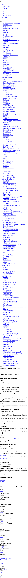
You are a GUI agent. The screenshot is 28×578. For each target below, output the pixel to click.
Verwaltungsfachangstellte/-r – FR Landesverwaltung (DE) (10, 362)
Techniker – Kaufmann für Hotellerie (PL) (8, 175)
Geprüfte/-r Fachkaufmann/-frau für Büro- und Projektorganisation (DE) (11, 340)
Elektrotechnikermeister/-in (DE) (7, 87)
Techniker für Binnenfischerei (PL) (7, 290)
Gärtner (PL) (4, 280)
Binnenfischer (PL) (5, 277)
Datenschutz (1, 563)
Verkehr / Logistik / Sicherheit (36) (6, 312)
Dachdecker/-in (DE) (5, 33)
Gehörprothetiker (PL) (5, 118)
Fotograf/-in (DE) (5, 208)
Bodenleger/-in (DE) (5, 32)
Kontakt (3, 11)
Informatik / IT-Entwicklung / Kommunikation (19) (8, 179)
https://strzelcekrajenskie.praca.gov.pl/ (6, 546)
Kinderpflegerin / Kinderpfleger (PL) (7, 65)
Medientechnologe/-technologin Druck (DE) (8, 214)
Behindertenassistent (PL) (6, 62)
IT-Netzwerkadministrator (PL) (6, 181)
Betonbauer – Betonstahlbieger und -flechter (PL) (9, 31)
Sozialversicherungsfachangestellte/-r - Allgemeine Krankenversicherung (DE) (12, 351)
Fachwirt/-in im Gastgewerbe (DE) (7, 163)
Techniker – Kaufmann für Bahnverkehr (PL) (8, 331)
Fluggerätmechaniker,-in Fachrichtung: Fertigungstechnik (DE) (10, 233)
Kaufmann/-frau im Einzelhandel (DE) (7, 306)
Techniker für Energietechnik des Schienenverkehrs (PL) (9, 95)
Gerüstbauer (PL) (5, 38)
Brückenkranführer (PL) (6, 227)
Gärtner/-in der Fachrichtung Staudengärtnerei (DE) (9, 284)
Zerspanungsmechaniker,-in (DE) (7, 260)
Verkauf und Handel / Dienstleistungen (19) (7, 299)
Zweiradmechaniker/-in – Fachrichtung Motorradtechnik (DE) (10, 199)
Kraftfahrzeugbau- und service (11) (6, 192)
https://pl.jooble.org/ (2, 480)
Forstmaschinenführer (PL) (6, 278)
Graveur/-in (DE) (5, 236)
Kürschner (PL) (5, 267)
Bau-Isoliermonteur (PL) (6, 26)
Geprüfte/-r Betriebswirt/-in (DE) (7, 339)
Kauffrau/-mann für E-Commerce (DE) (7, 305)
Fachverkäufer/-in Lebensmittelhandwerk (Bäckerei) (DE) (10, 301)
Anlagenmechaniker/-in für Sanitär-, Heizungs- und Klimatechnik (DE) (11, 23)
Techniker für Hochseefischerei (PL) (7, 292)
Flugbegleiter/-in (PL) (5, 164)
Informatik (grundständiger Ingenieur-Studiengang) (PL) (9, 183)
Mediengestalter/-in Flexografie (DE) (7, 213)
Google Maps (1, 572)
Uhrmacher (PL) (5, 258)
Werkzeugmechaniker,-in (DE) (6, 259)
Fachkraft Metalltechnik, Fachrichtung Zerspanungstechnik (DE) (10, 230)
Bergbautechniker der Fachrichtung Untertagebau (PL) (9, 223)
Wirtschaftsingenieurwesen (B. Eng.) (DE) (8, 364)
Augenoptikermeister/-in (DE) (6, 113)
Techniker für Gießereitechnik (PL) (7, 253)
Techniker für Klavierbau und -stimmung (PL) (8, 310)
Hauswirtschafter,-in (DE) (6, 64)
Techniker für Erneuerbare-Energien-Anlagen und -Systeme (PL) (10, 96)
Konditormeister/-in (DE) (6, 104)
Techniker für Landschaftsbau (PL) (7, 293)
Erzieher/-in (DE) (5, 63)
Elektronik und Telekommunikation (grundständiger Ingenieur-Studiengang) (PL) (12, 81)
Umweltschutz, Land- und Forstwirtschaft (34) (7, 276)
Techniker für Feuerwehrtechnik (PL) (7, 329)
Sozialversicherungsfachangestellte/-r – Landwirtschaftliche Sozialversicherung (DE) (13, 354)
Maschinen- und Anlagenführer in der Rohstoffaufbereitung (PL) (10, 241)
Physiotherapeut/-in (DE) (6, 136)
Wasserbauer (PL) (5, 58)
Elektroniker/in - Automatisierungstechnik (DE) (8, 84)
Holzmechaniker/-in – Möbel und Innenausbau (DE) (9, 151)
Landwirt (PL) (5, 288)
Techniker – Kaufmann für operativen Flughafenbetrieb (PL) (10, 334)
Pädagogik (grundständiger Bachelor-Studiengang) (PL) (9, 110)
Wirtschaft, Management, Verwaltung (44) (6, 336)
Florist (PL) (4, 303)
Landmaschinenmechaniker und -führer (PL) (8, 287)
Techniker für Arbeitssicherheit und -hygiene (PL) (9, 355)
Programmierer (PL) (5, 186)
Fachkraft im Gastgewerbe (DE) (7, 162)
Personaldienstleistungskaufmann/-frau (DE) (8, 349)
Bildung (3, 9)
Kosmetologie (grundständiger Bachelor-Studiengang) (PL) (10, 263)
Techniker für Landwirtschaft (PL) (7, 294)
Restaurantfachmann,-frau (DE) (6, 173)
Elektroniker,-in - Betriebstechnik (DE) (7, 82)
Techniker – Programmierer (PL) (7, 191)
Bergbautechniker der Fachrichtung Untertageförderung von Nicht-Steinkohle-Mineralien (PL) (14, 224)
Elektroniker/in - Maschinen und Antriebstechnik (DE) (9, 86)
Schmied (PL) (4, 252)
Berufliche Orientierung (4, 5)
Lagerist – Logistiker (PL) (6, 324)
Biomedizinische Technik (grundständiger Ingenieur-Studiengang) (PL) (11, 114)
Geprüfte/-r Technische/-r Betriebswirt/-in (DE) (8, 342)
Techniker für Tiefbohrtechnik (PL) (7, 254)
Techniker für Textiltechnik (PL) (7, 272)
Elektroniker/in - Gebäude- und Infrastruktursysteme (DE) (10, 85)
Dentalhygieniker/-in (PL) (6, 115)
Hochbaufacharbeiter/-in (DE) (6, 39)
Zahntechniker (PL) (5, 147)
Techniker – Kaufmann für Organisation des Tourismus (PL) (10, 176)
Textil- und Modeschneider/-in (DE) (7, 274)
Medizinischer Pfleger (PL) (6, 127)
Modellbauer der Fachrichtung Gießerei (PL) (8, 248)
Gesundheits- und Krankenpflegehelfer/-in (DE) (8, 121)
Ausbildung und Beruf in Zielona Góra (4, 559)
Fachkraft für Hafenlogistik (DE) (7, 317)
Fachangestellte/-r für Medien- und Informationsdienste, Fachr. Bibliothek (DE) (12, 204)
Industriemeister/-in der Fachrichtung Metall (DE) (9, 238)
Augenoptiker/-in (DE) (5, 112)
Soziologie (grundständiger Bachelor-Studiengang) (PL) (9, 111)
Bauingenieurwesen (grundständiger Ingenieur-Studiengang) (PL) (10, 28)
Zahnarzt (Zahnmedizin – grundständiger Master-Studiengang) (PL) (11, 144)
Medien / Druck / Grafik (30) (5, 200)
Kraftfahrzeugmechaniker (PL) (6, 195)
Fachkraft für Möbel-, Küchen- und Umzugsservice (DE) (9, 300)
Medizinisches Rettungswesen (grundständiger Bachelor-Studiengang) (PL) (12, 128)
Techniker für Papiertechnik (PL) (7, 75)
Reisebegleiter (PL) (5, 172)
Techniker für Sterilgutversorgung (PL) (7, 141)
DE (2, 2)
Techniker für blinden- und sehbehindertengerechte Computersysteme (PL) (11, 190)
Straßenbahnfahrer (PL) (6, 327)
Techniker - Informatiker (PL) (6, 187)
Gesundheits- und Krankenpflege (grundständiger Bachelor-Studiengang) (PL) (12, 120)
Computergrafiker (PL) (5, 203)
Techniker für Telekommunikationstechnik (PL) (8, 189)
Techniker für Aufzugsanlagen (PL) (7, 93)
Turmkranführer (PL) (5, 57)
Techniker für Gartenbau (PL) (6, 291)
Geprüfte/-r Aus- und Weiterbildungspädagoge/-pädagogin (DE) (10, 108)
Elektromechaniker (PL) (6, 80)
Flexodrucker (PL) (5, 207)
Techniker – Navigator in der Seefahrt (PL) (8, 335)
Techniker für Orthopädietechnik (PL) (7, 140)
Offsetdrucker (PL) (5, 216)
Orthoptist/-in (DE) (5, 131)
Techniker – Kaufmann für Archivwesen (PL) (8, 356)
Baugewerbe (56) (4, 22)
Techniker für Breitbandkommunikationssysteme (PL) (9, 188)
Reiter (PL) (4, 289)
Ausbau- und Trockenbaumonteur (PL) (7, 24)
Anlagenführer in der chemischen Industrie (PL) (8, 69)
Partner (2, 10)
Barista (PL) (4, 158)
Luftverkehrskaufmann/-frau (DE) (7, 171)
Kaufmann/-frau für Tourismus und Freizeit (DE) (8, 168)
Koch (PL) (4, 169)
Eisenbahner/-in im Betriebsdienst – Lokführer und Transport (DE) (11, 316)
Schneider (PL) (5, 268)
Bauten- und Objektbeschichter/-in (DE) (7, 29)
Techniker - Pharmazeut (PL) (6, 139)
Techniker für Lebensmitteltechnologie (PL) (8, 105)
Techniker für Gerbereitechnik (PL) (7, 270)
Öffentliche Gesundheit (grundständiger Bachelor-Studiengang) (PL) (11, 148)
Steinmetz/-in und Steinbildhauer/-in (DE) (8, 50)
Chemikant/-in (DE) (5, 71)
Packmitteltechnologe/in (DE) (6, 73)
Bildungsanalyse (5, 7)
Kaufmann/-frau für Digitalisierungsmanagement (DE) (9, 184)
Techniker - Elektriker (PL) (6, 92)
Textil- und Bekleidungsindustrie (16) (6, 265)
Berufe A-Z (4, 13)
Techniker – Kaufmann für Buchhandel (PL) (8, 311)
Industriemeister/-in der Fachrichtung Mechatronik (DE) (9, 89)
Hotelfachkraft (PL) (5, 165)
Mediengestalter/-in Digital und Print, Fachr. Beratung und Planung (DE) (11, 211)
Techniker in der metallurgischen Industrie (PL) (8, 255)
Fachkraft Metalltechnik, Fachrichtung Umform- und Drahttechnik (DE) (11, 229)
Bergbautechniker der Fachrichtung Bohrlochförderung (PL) (10, 222)
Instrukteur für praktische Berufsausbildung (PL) (8, 109)
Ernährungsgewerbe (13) (4, 97)
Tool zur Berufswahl (5, 8)
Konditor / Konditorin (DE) (6, 103)
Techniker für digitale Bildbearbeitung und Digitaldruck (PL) (10, 219)
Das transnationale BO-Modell (6, 6)
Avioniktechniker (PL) (5, 78)
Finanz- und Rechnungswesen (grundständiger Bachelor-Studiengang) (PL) (12, 338)
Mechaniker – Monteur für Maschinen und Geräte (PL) (9, 245)
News (2, 19)
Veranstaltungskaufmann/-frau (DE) (7, 178)
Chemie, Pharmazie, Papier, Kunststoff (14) (7, 67)
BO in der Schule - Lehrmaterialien (7, 15)
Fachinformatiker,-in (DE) (6, 180)
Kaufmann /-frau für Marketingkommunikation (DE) (9, 347)
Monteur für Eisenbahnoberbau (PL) (7, 46)
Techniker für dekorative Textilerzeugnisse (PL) (8, 273)
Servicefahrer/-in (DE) (5, 326)
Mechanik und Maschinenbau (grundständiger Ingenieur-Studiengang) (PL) (12, 244)
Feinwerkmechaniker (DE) (6, 231)
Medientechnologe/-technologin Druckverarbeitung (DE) (9, 215)
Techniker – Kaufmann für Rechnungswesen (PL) (9, 358)
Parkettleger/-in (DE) (5, 49)
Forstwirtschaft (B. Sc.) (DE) (6, 279)
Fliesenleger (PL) (5, 37)
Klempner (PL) (5, 42)
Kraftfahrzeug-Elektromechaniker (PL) (7, 194)
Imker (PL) (4, 285)
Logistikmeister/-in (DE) (6, 325)
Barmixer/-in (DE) (5, 160)
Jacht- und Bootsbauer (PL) (6, 239)
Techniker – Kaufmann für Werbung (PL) (8, 359)
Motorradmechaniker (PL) (6, 198)
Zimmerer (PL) (5, 155)
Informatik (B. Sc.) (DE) (6, 182)
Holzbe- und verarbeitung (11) (5, 149)
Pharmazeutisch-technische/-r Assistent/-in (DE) (8, 135)
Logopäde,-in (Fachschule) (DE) (7, 124)
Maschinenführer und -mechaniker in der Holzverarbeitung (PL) (10, 153)
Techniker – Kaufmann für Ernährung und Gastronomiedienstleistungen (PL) (12, 174)
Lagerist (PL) (4, 323)
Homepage (1, 491)
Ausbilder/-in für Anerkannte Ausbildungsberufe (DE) (9, 107)
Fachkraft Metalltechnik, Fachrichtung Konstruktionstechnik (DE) (10, 228)
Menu (1, 0)
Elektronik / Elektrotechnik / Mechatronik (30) (7, 77)
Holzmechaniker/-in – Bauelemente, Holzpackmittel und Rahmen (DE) (11, 150)
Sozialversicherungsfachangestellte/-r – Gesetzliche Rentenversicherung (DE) (12, 352)
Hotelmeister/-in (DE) (5, 167)
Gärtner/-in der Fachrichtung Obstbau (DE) (8, 283)
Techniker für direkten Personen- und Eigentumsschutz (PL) (10, 330)
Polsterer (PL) (4, 308)
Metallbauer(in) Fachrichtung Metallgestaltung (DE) (9, 246)
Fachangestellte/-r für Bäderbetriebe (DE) (8, 161)
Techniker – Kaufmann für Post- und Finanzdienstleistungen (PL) (10, 333)
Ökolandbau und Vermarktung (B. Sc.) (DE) (8, 298)
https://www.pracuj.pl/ (2, 481)
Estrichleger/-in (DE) (5, 34)
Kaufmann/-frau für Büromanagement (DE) (8, 348)
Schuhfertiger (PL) (5, 269)
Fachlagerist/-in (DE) (5, 319)
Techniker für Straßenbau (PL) (6, 56)
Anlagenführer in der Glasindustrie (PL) (7, 68)
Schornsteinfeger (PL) (5, 309)
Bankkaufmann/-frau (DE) (6, 337)
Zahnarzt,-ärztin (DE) (5, 145)
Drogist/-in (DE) (5, 116)
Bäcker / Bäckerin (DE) (6, 99)
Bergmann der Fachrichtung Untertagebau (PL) (8, 226)
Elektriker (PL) (5, 79)
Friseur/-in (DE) (5, 262)
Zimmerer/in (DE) (5, 156)
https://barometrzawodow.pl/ (3, 458)
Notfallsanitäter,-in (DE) (6, 129)
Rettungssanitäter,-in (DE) (6, 137)
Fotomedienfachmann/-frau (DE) (7, 209)
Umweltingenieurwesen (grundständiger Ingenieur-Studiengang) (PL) (11, 297)
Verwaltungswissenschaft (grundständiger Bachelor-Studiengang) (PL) (11, 363)
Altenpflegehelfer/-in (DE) (6, 60)
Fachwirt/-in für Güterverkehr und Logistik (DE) (8, 320)
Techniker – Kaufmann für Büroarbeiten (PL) (8, 357)
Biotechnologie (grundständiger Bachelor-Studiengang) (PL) (10, 98)
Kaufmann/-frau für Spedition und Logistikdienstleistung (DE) (10, 321)
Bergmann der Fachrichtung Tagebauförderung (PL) (9, 225)
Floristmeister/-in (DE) (5, 304)
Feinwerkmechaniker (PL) (6, 232)
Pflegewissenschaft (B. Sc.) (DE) (7, 134)
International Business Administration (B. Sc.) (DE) (9, 345)
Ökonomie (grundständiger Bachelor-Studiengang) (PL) (9, 365)
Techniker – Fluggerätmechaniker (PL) (7, 256)
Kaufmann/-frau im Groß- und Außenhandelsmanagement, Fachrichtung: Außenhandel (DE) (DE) (14, 307)
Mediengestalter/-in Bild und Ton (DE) (7, 210)
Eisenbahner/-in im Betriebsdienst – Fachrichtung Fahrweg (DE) (10, 315)
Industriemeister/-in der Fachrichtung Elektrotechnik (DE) (9, 88)
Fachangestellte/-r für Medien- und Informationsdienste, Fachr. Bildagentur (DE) (12, 205)
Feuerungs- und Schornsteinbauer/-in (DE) (8, 36)
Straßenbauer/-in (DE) (5, 51)
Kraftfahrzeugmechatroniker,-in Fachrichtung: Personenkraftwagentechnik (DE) (12, 196)
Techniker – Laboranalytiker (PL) (7, 76)
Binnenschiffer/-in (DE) (6, 314)
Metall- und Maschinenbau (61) (5, 220)
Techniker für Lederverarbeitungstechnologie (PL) (9, 271)
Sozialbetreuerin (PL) (5, 66)
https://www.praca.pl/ (2, 482)
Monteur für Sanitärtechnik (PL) (7, 47)
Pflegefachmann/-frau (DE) (6, 133)
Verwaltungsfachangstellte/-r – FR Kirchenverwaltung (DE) (10, 361)
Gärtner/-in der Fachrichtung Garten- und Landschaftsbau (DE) (10, 282)
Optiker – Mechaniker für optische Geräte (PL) (8, 250)
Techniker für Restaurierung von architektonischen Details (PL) (10, 55)
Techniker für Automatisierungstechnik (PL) (8, 94)
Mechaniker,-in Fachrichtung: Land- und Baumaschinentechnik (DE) (11, 197)
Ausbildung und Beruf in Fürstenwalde (4, 557)
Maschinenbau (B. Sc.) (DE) (6, 243)
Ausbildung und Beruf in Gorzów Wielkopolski (5, 558)
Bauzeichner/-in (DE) (5, 30)
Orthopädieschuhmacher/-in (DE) (7, 132)
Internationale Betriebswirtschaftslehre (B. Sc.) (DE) (9, 346)
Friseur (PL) (4, 261)
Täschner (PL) (5, 275)
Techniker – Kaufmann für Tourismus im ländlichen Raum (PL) (10, 177)
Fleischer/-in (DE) (5, 101)
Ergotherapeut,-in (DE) (6, 117)
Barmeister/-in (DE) (5, 159)
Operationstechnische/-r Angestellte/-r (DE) (8, 130)
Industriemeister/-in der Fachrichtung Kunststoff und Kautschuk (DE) (11, 72)
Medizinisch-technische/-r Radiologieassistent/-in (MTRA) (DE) (10, 126)
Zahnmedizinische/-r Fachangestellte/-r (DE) (8, 146)
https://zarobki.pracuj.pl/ (3, 455)
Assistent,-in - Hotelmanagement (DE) (7, 157)
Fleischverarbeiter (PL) (5, 102)
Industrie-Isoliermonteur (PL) (6, 237)
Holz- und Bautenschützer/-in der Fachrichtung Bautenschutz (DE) (11, 40)
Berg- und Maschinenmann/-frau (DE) (7, 221)
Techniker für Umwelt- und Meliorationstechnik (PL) (9, 295)
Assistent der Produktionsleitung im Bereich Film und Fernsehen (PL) (11, 201)
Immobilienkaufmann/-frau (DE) (7, 344)
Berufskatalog (3, 4)
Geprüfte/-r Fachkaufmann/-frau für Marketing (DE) (9, 341)
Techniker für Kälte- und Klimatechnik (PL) (8, 54)
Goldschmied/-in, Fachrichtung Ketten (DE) (8, 235)
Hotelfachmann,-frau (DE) (6, 166)
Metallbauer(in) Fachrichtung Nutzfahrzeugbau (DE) (9, 247)
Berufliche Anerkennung (4, 17)
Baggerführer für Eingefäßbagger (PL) (7, 25)
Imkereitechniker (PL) (5, 286)
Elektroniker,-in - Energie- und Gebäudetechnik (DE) (9, 83)
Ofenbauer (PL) (5, 48)
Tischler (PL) (4, 154)
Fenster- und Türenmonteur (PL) (7, 35)
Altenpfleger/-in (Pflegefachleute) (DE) (7, 61)
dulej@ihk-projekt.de (4, 569)
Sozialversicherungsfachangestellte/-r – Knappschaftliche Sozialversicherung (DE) (12, 353)
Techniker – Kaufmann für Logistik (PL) (8, 332)
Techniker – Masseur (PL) (6, 142)
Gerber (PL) (4, 266)
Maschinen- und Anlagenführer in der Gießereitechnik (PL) (10, 240)
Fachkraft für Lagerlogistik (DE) (7, 318)
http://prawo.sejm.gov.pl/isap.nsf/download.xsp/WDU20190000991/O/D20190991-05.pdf (10, 438)
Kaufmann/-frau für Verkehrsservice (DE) (8, 322)
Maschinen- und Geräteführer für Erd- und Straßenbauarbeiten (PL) (11, 43)
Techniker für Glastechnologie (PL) (7, 74)
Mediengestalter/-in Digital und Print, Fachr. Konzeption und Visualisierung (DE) (12, 212)
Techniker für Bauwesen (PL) (6, 52)
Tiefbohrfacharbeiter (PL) (6, 257)
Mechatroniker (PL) (5, 90)
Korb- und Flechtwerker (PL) (6, 152)
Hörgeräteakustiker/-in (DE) (6, 122)
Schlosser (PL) (5, 251)
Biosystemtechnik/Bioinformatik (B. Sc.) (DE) (8, 70)
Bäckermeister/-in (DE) (6, 100)
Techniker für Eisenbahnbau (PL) (7, 53)
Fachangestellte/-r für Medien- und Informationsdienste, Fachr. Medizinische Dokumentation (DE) (14, 206)
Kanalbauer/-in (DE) (5, 41)
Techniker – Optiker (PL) (6, 143)
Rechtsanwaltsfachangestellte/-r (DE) (7, 350)
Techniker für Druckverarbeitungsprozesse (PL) (8, 218)
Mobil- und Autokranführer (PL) (7, 45)
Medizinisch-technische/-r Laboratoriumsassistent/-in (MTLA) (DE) (11, 125)
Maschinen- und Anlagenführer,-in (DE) (7, 242)
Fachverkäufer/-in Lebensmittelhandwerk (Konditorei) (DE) (10, 302)
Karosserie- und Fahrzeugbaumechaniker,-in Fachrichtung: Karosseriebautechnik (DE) (13, 193)
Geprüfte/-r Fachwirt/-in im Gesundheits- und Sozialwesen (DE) (10, 119)
